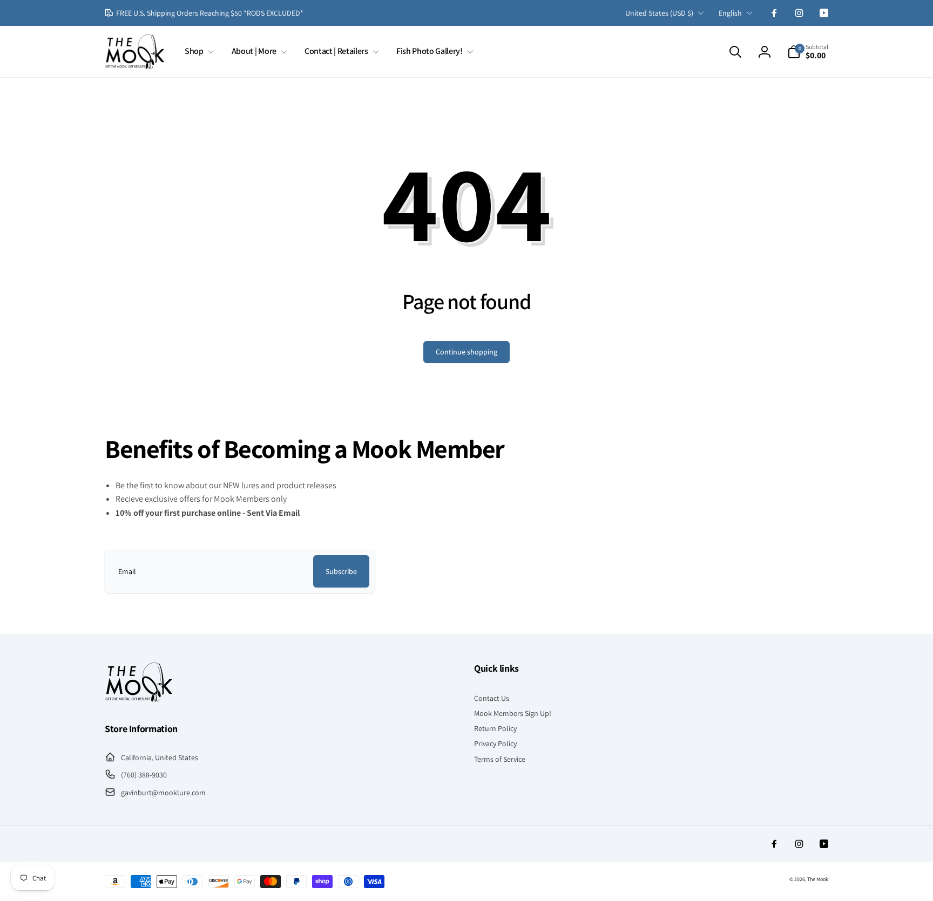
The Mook (817, 879)
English (730, 13)
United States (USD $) (659, 13)
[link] (204, 13)
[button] (197, 51)
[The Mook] (138, 699)
